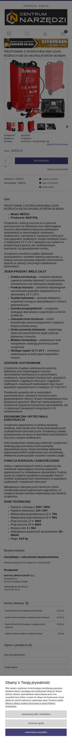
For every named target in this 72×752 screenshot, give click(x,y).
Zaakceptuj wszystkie (36, 732)
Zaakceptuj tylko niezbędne (36, 714)
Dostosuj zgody (36, 723)
